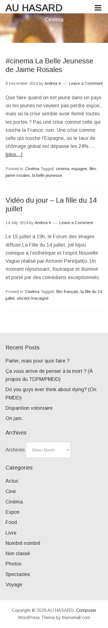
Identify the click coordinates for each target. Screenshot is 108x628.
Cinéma (32, 168)
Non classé (18, 553)
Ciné (11, 491)
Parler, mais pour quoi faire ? (38, 361)
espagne (79, 168)
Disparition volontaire (29, 408)
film (92, 168)
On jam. (14, 418)
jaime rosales (18, 175)
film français (67, 291)
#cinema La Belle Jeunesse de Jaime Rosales (49, 65)
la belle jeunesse (47, 175)
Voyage (14, 584)
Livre (11, 533)
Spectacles (18, 574)
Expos (12, 512)
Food (11, 522)
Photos (13, 564)
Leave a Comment (86, 83)
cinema (62, 168)
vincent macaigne (32, 298)
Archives (15, 450)
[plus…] (14, 154)
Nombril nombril (23, 543)
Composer (86, 610)
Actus (12, 481)
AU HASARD (34, 7)
